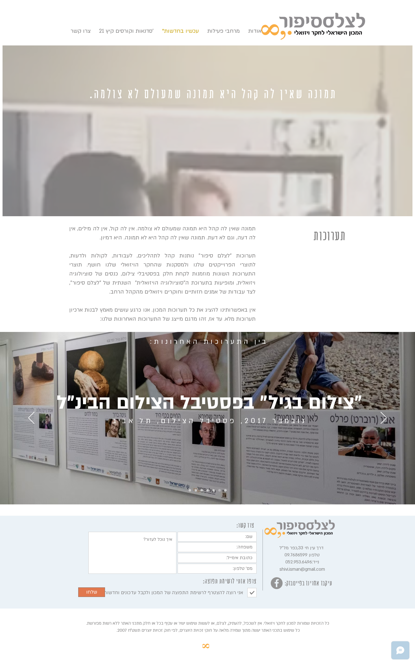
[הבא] (384, 418)
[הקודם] (31, 418)
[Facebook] (277, 583)
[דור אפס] (207, 490)
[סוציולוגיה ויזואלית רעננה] (201, 490)
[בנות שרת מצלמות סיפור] (225, 490)
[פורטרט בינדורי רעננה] (196, 490)
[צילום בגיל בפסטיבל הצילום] (213, 490)
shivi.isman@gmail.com (302, 569)
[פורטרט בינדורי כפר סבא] (190, 490)
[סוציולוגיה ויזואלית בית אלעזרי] (219, 490)
